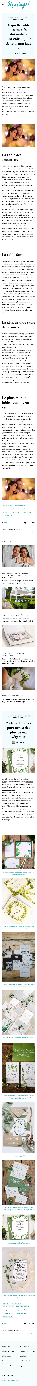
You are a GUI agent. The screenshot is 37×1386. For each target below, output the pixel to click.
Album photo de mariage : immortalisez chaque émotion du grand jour (17, 581)
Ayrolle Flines (20, 742)
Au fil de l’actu (6, 1346)
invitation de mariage (22, 1306)
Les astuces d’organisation (18, 18)
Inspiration (6, 695)
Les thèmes (23, 1356)
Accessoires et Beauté (8, 1366)
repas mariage (16, 512)
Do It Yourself (8, 573)
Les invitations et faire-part (13, 575)
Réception (24, 615)
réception (6, 512)
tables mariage (7, 515)
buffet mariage (7, 505)
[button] (3, 4)
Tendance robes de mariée (27, 1351)
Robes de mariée (24, 1346)
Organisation (18, 20)
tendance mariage (20, 1313)
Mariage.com (8, 1375)
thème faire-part (8, 1316)
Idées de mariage (21, 573)
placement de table (8, 509)
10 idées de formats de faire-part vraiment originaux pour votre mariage (18, 700)
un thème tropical (8, 789)
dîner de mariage (20, 505)
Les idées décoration (25, 1361)
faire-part (6, 1303)
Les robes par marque (8, 1351)
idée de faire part (8, 1306)
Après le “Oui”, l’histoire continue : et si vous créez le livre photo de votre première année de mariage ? (18, 661)
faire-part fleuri (16, 1303)
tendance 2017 (7, 1313)
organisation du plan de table (23, 90)
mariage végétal (20, 1310)
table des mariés (28, 512)
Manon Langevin (20, 53)
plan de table (21, 509)
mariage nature (7, 1310)
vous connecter (13, 533)
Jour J (4, 615)
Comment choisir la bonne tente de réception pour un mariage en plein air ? (17, 619)
